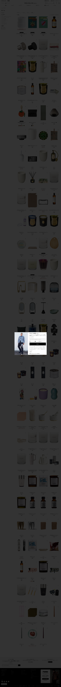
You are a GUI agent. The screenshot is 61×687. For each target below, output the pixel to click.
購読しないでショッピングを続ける (35, 353)
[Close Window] (46, 333)
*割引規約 (31, 351)
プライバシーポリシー (43, 348)
